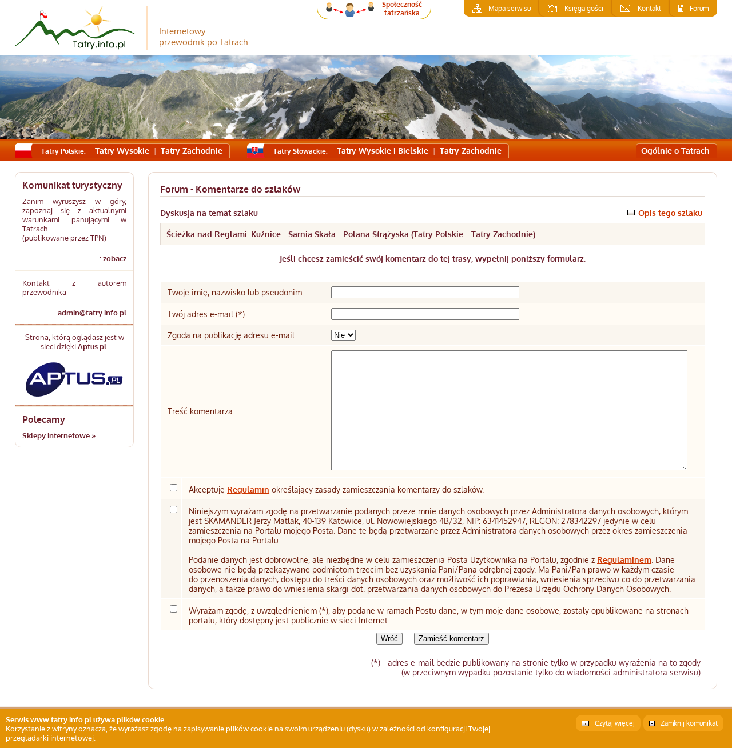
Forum (699, 8)
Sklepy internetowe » (59, 435)
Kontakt (649, 8)
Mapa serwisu (509, 8)
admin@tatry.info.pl (92, 312)
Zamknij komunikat (689, 723)
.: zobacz (112, 258)
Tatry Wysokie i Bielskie (382, 150)
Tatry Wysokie (122, 150)
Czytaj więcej (615, 723)
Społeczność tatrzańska (402, 8)
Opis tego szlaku (670, 213)
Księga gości (583, 8)
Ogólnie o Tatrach (675, 150)
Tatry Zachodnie (191, 150)
